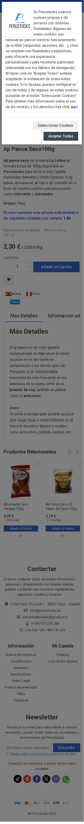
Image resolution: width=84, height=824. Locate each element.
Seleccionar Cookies (55, 125)
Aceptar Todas (60, 136)
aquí (74, 107)
